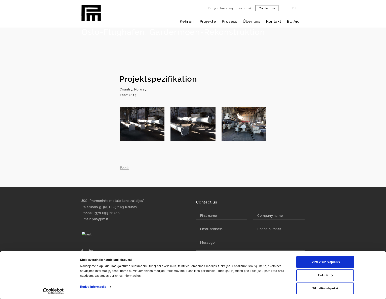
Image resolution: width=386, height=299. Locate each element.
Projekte (208, 21)
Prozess (229, 21)
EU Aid (293, 21)
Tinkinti (323, 275)
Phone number (269, 229)
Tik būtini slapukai (325, 288)
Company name (270, 216)
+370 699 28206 (106, 213)
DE (294, 8)
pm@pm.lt (100, 219)
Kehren (187, 21)
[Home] (91, 12)
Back (124, 168)
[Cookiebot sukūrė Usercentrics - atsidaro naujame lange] (53, 291)
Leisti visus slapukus (325, 262)
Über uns (251, 21)
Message (207, 243)
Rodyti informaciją (93, 286)
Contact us (267, 8)
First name (208, 216)
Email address (211, 229)
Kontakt (273, 21)
